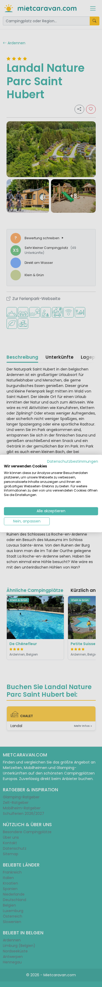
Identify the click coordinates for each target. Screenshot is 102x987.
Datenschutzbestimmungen (72, 461)
